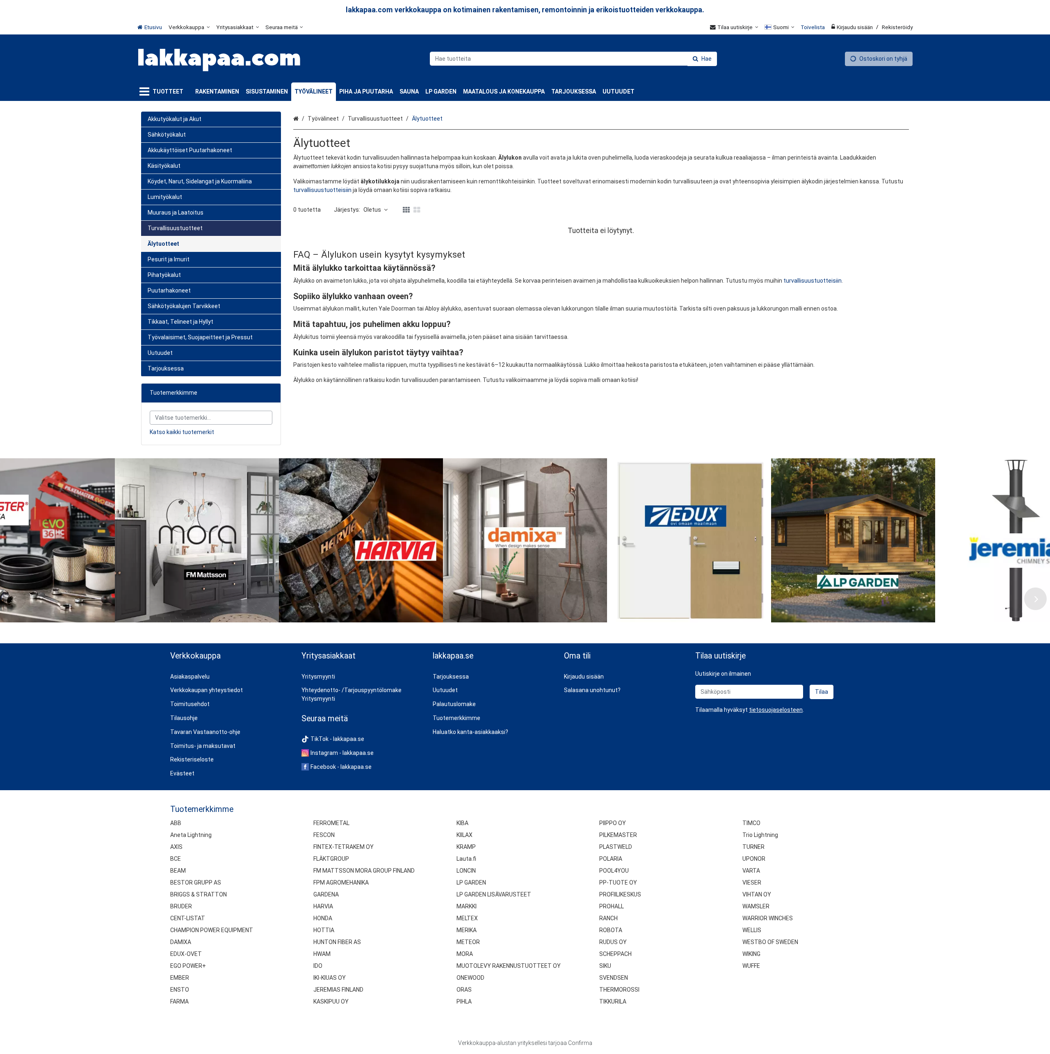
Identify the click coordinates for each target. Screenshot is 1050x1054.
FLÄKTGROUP (331, 858)
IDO (317, 966)
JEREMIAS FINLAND (338, 989)
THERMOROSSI (619, 989)
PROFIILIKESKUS (620, 894)
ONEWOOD (470, 977)
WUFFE (751, 966)
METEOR (468, 942)
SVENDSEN (613, 977)
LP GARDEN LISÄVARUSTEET (494, 894)
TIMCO (751, 823)
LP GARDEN (471, 882)
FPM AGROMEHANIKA (341, 882)
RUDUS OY (613, 942)
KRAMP (466, 847)
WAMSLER (755, 906)
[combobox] (573, 59)
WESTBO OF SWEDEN (770, 942)
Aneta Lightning (191, 835)
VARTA (751, 870)
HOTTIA (323, 930)
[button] (776, 709)
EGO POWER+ (188, 966)
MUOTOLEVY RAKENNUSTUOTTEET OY (509, 966)
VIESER (751, 882)
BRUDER (181, 906)
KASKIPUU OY (331, 1001)
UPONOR (753, 858)
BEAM (178, 870)
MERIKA (467, 930)
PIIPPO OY (612, 823)
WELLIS (751, 930)
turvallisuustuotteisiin (322, 190)
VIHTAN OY (756, 894)
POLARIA (610, 858)
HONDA (322, 918)
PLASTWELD (615, 847)
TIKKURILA (612, 1001)
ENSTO (179, 989)
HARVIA (323, 906)
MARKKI (467, 906)
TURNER (753, 847)
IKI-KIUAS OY (329, 977)
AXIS (176, 847)
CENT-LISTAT (187, 918)
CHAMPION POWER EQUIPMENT (211, 930)
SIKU (605, 966)
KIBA (462, 823)
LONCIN (466, 870)
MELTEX (467, 918)
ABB (175, 823)
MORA (465, 954)
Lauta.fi (466, 858)
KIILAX (464, 835)
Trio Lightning (760, 835)
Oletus (372, 209)
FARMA (179, 1001)
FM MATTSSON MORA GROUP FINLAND (364, 870)
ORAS (464, 989)
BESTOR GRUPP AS (195, 882)
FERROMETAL (331, 823)
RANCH (608, 918)
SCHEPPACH (615, 954)
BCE (175, 858)
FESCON (324, 835)
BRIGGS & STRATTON (198, 894)
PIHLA (464, 1001)
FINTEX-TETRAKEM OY (343, 847)
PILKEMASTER (618, 835)
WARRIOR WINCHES (767, 918)
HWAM (322, 954)
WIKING (751, 954)
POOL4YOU (614, 870)
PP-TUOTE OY (618, 882)
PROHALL (611, 906)
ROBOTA (610, 930)
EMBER (179, 977)
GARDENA (326, 894)
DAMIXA (180, 942)
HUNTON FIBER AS (337, 942)
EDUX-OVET (186, 954)
